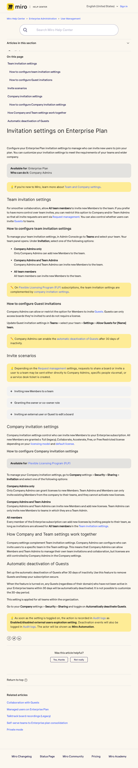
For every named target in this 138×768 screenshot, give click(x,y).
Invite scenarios (17, 88)
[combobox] (69, 29)
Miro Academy (117, 756)
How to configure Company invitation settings (37, 104)
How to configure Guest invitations (30, 80)
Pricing (96, 756)
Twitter (14, 638)
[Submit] (23, 30)
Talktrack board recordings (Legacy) (28, 716)
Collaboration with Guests (23, 702)
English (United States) (101, 6)
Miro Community (73, 756)
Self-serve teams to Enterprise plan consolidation (37, 723)
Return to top (15, 680)
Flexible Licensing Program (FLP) (49, 463)
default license (65, 444)
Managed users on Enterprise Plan (28, 709)
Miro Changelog (22, 756)
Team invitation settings (22, 63)
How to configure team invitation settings (34, 72)
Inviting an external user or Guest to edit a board (43, 414)
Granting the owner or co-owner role (37, 402)
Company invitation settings (25, 96)
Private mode (15, 729)
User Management (70, 18)
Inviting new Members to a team (33, 391)
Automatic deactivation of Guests (28, 121)
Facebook (9, 638)
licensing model (40, 444)
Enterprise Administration (43, 18)
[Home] (27, 6)
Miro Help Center (16, 18)
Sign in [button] (124, 6)
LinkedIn (19, 638)
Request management (66, 217)
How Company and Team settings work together (37, 112)
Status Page (47, 756)
